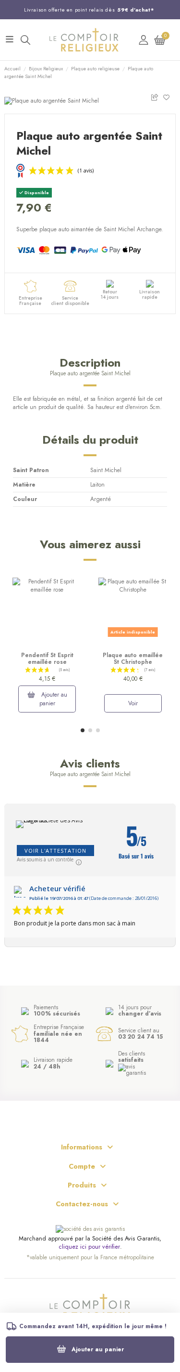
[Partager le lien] (157, 97)
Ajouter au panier (98, 1349)
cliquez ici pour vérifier (89, 1247)
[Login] (143, 40)
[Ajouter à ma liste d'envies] (169, 97)
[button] (82, 730)
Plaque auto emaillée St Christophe (133, 658)
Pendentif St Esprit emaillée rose (47, 658)
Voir (133, 703)
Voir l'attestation (55, 850)
